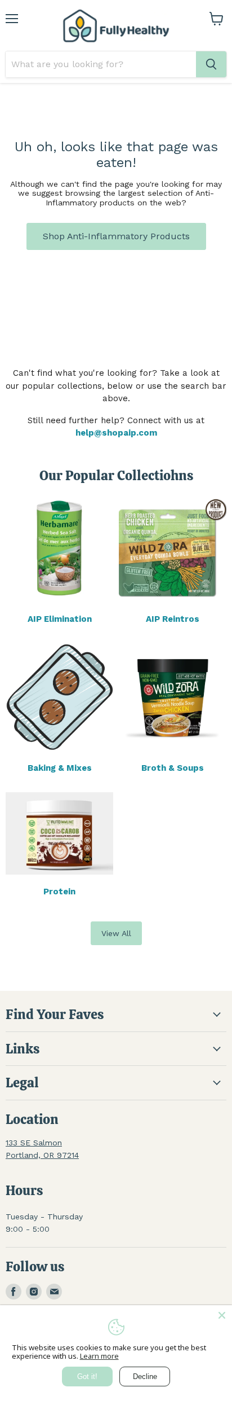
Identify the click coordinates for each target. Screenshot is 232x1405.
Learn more (99, 1356)
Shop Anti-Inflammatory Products (116, 236)
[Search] (211, 64)
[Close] (221, 1315)
